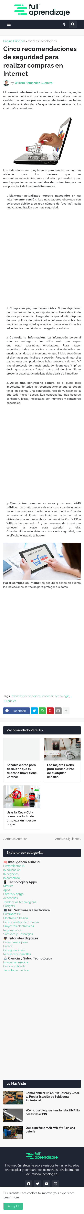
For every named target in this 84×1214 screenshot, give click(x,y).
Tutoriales (9, 701)
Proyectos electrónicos (18, 926)
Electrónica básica (15, 918)
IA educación (11, 870)
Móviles (8, 886)
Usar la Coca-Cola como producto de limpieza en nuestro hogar (21, 818)
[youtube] (46, 1183)
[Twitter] (34, 710)
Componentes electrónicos (21, 922)
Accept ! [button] (13, 1206)
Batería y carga (13, 894)
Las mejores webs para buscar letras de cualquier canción (60, 771)
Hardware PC (12, 914)
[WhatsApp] (42, 710)
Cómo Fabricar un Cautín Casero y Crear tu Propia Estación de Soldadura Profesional (52, 1096)
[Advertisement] (42, 258)
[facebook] (28, 1183)
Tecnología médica (16, 970)
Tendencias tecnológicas (19, 902)
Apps (6, 890)
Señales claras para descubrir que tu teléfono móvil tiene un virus (22, 771)
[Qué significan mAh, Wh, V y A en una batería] (13, 1132)
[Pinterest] (50, 710)
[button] (9, 24)
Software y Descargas (18, 934)
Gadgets (9, 906)
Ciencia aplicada (14, 966)
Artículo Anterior (16, 839)
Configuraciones (14, 950)
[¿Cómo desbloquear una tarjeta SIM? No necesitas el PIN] (13, 1115)
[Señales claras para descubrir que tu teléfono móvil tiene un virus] (21, 749)
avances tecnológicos (42, 41)
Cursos (7, 946)
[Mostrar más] (66, 710)
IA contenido (11, 878)
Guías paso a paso (15, 942)
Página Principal (14, 41)
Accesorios (10, 898)
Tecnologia (62, 696)
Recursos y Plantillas (17, 954)
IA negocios (11, 874)
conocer (47, 696)
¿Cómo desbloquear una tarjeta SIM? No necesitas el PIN (53, 1112)
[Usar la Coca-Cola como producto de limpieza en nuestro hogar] (21, 796)
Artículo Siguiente (67, 839)
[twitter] (37, 1183)
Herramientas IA (13, 866)
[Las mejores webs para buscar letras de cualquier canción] (62, 749)
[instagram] (55, 1183)
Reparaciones (12, 930)
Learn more (11, 1197)
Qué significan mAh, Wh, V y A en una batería (50, 1129)
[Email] (58, 710)
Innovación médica (15, 962)
